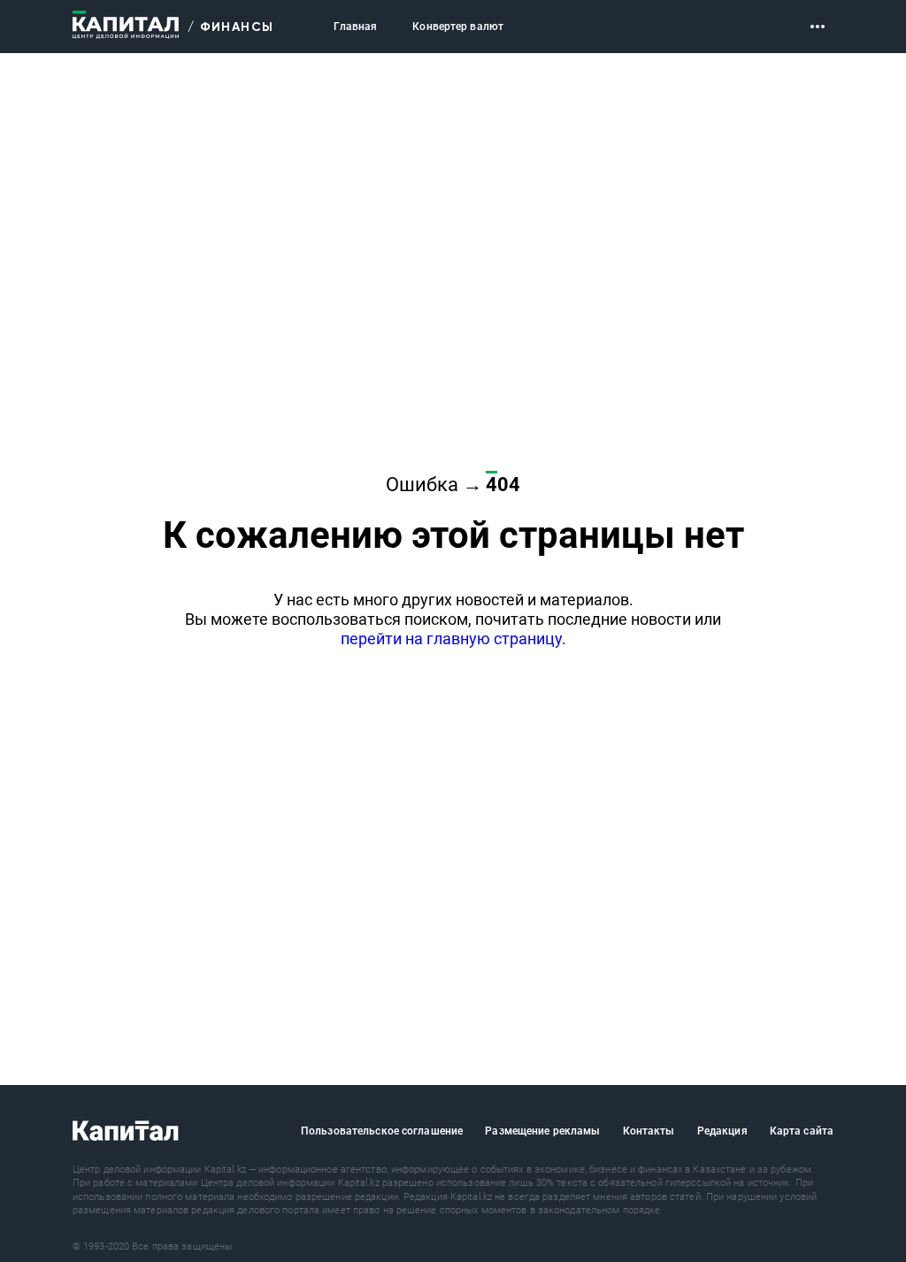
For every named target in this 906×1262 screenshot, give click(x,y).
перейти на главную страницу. (453, 638)
